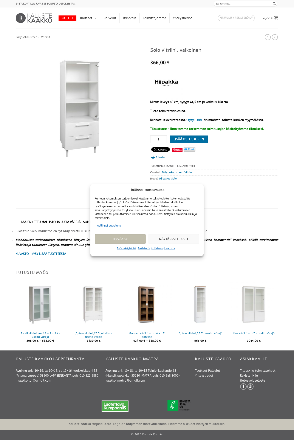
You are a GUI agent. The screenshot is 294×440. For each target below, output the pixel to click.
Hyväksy (120, 239)
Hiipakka (164, 178)
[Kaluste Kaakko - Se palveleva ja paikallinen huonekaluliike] (34, 18)
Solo (174, 178)
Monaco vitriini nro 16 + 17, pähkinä (147, 335)
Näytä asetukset (174, 239)
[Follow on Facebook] (243, 386)
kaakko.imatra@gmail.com (125, 380)
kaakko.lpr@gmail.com (34, 380)
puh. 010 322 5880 (85, 376)
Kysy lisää (194, 120)
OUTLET (67, 18)
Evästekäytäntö (126, 248)
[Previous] (16, 315)
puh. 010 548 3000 (165, 376)
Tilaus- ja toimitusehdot (257, 371)
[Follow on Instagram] (250, 386)
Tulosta (160, 157)
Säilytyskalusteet (26, 37)
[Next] (278, 315)
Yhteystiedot (182, 18)
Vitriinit (45, 37)
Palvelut (110, 18)
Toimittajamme (154, 18)
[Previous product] (275, 37)
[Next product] (268, 37)
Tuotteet (86, 18)
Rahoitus (129, 18)
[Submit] (274, 4)
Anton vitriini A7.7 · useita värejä (200, 333)
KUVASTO (22, 254)
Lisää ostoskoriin (189, 139)
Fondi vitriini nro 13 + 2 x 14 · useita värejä (40, 335)
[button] (236, 18)
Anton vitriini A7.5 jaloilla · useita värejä (94, 335)
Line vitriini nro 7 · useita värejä (254, 333)
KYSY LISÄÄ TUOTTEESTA (48, 254)
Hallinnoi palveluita (109, 225)
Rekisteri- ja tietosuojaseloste (156, 248)
